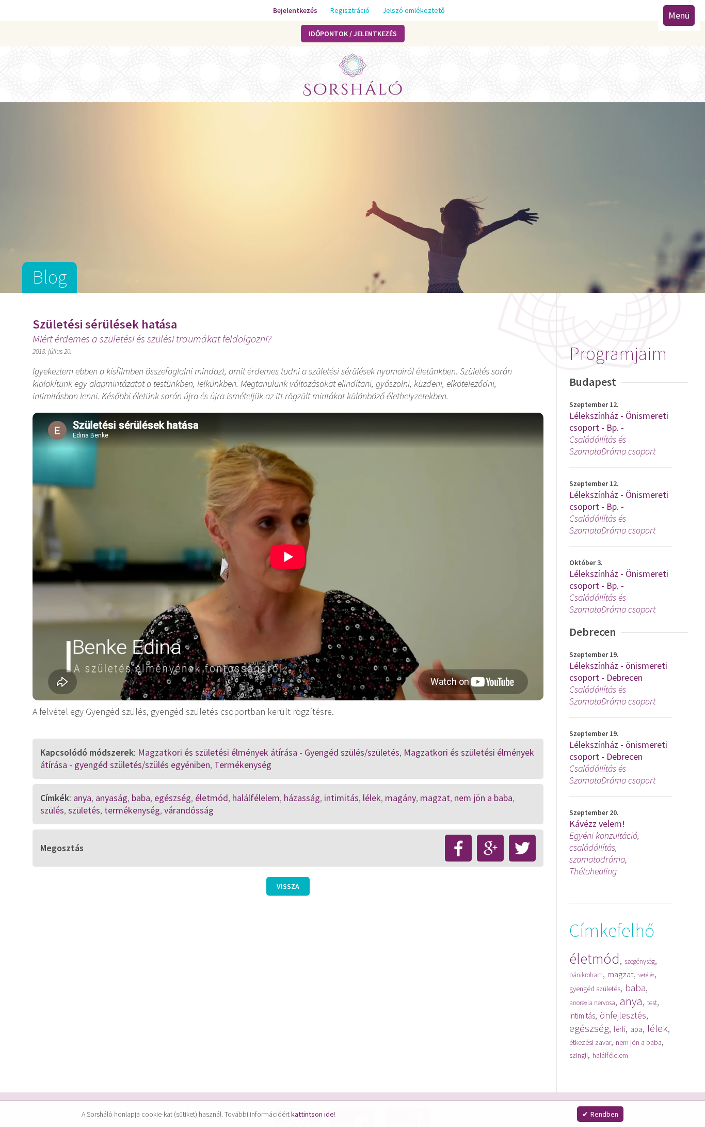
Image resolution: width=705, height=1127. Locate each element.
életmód (594, 958)
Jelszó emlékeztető (407, 10)
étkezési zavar (590, 1042)
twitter (522, 848)
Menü (684, 15)
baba (635, 987)
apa (636, 1029)
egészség (589, 1028)
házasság (302, 798)
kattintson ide (312, 1114)
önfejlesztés (623, 1015)
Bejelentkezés (289, 10)
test (652, 1002)
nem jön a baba (639, 1042)
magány (400, 798)
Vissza (288, 886)
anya (631, 1001)
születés (84, 810)
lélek (657, 1028)
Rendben (604, 1114)
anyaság (111, 798)
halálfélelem (610, 1055)
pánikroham (586, 975)
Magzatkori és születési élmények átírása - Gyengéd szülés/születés (268, 752)
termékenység (132, 810)
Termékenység (242, 765)
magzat (620, 974)
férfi (620, 1029)
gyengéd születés (594, 988)
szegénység (639, 961)
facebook (458, 848)
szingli (578, 1055)
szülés (52, 810)
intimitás (582, 1016)
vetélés (646, 975)
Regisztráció (343, 10)
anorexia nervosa (592, 1002)
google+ (490, 848)
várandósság (189, 810)
